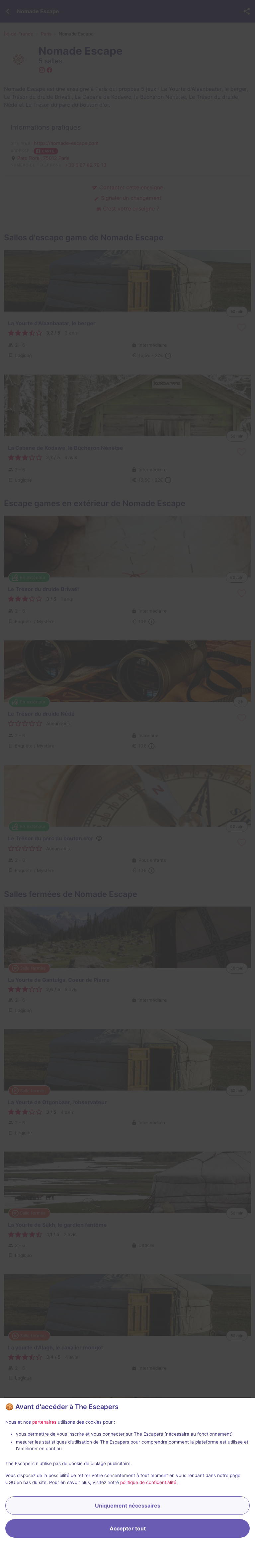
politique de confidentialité (148, 1482)
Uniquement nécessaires (127, 1505)
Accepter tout (128, 1528)
